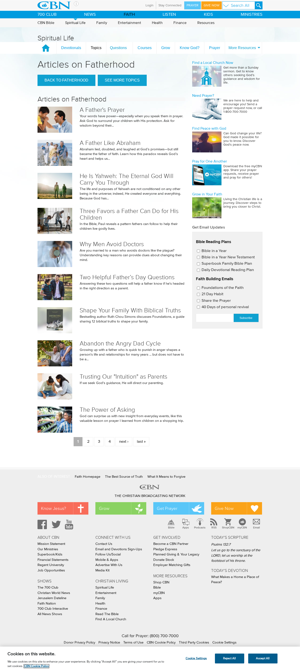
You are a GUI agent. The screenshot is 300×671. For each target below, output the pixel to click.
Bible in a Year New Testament (228, 257)
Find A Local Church (110, 619)
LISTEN (169, 14)
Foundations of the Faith (223, 288)
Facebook (41, 524)
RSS (214, 527)
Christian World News (54, 593)
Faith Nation (47, 603)
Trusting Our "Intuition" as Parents (123, 376)
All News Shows (50, 614)
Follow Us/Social (108, 554)
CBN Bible (46, 23)
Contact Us (103, 544)
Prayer (193, 5)
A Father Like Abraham (110, 143)
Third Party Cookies (194, 642)
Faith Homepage (87, 476)
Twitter (55, 524)
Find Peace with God (209, 128)
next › (123, 442)
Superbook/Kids (50, 554)
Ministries (251, 14)
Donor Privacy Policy (79, 642)
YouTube (70, 524)
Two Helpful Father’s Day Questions (127, 277)
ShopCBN (228, 527)
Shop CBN (161, 582)
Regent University (51, 565)
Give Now (211, 5)
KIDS (208, 14)
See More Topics (122, 80)
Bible (171, 527)
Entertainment (129, 23)
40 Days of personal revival (225, 307)
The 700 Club (48, 587)
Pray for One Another (209, 161)
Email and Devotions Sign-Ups (118, 549)
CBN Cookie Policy (161, 642)
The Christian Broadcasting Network (150, 496)
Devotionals (71, 48)
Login (150, 5)
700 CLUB (47, 14)
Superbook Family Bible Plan (227, 264)
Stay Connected (169, 5)
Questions (118, 48)
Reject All (229, 658)
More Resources (242, 48)
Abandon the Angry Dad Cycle (120, 343)
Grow (165, 48)
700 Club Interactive (53, 608)
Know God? (189, 48)
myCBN (242, 527)
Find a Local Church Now (212, 63)
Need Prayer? (203, 95)
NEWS (90, 14)
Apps (185, 527)
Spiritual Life (75, 23)
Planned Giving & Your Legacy (176, 554)
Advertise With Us (108, 565)
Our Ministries (48, 549)
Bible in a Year (214, 251)
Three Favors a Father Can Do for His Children (129, 214)
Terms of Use (133, 642)
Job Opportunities (51, 570)
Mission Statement (51, 544)
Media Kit (102, 570)
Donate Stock (163, 560)
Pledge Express (165, 549)
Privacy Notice (109, 642)
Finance (180, 23)
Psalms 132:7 (221, 544)
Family (101, 23)
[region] (150, 659)
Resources (205, 23)
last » (141, 442)
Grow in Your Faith (207, 194)
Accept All (263, 658)
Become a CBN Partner (170, 544)
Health (157, 23)
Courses (145, 48)
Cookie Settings (224, 642)
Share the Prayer (216, 301)
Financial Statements (53, 560)
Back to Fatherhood (66, 80)
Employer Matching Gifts (171, 565)
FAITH (129, 14)
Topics (96, 48)
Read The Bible (107, 614)
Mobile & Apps (106, 560)
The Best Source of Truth (124, 476)
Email (256, 527)
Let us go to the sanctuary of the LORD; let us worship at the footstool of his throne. (235, 555)
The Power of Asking (107, 409)
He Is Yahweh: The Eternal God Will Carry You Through (126, 179)
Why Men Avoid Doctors (112, 244)
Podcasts (200, 527)
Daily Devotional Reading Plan (228, 270)
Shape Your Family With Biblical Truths (130, 310)
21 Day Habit (212, 294)
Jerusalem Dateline (52, 598)
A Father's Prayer (102, 109)
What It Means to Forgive (166, 476)
